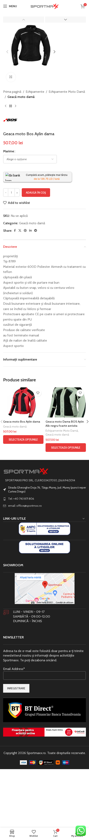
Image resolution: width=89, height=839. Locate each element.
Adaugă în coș (36, 192)
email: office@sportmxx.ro (25, 506)
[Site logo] (44, 6)
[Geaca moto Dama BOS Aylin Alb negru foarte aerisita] (66, 402)
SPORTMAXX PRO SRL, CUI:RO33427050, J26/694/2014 (40, 480)
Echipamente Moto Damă (67, 92)
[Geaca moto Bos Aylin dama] (23, 402)
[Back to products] (10, 106)
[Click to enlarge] (11, 77)
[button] (7, 52)
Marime (8, 151)
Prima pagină (12, 92)
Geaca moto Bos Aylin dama (21, 421)
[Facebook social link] (14, 230)
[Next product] (15, 106)
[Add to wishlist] (37, 393)
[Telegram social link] (35, 230)
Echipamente (35, 92)
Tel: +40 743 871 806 (21, 499)
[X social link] (20, 230)
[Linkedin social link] (30, 230)
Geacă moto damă (21, 97)
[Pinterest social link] (25, 230)
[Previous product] (5, 106)
